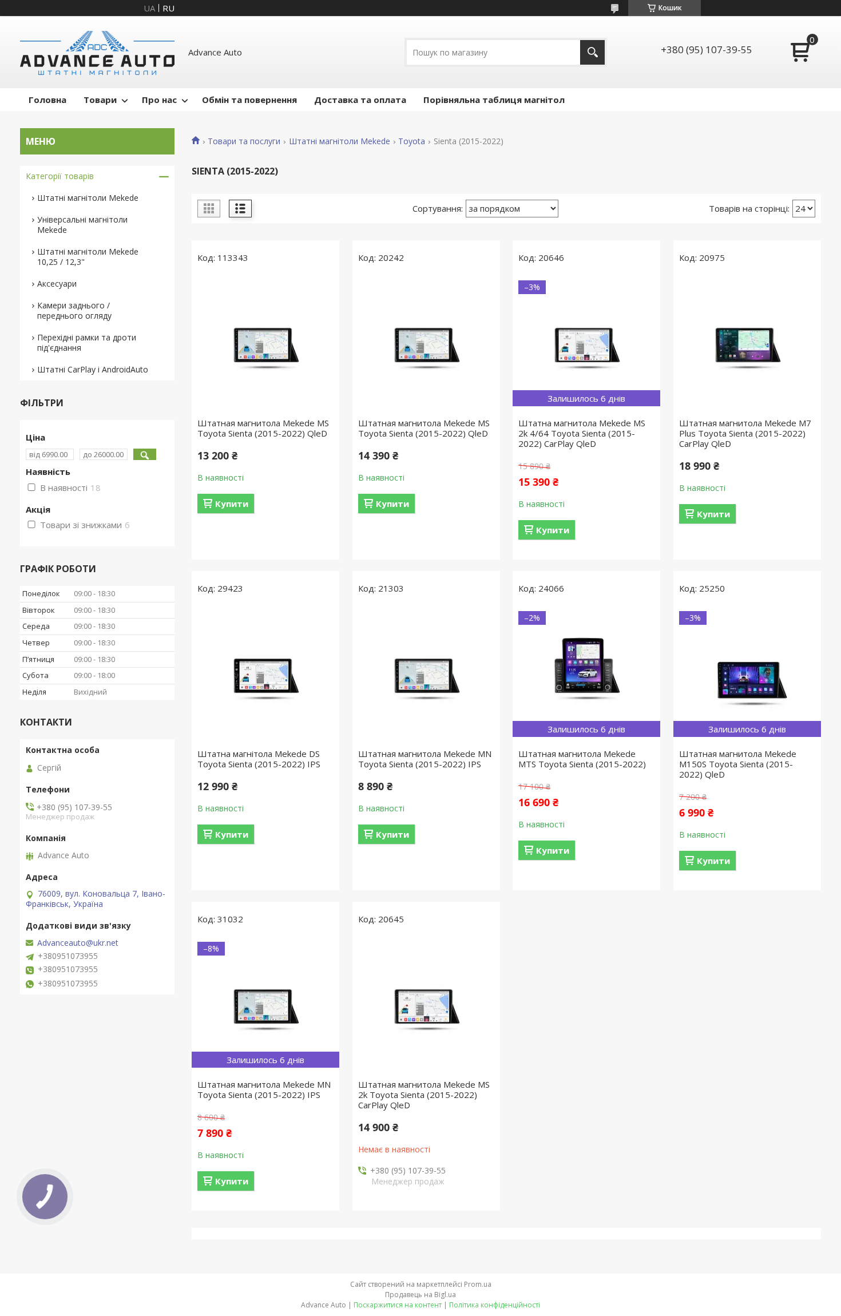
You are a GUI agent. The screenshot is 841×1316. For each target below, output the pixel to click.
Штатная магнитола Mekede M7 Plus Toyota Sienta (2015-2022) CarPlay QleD (745, 433)
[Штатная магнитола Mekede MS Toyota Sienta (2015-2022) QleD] (265, 343)
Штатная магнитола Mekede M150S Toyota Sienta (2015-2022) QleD (737, 763)
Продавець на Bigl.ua (420, 1294)
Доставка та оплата (360, 99)
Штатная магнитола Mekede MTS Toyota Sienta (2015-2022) (582, 758)
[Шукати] (592, 52)
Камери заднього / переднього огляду (74, 310)
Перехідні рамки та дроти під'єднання (86, 342)
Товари (100, 99)
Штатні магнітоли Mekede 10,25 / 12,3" (87, 256)
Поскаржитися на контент (398, 1305)
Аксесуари (57, 283)
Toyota (411, 141)
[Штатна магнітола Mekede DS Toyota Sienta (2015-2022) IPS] (265, 674)
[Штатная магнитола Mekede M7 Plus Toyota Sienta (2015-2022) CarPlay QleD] (747, 343)
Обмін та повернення (249, 99)
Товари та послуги (244, 141)
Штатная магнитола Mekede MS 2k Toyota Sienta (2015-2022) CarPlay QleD (424, 1094)
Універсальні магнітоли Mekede (82, 224)
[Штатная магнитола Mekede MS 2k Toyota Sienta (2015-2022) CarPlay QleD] (426, 1005)
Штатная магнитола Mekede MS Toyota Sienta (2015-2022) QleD (263, 428)
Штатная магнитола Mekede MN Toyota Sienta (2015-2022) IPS (424, 758)
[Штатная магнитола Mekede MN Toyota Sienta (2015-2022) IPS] (426, 674)
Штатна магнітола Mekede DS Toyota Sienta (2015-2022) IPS (258, 758)
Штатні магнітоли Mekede (339, 141)
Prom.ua (477, 1284)
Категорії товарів (60, 176)
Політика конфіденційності (494, 1305)
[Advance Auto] (97, 52)
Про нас (159, 99)
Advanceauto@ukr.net (77, 943)
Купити (231, 503)
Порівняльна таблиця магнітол (494, 99)
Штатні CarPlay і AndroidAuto (92, 369)
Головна (47, 99)
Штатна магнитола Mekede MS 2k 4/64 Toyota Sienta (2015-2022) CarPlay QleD (581, 433)
